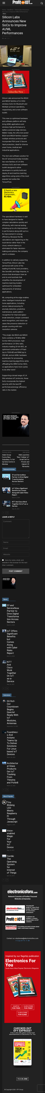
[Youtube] (28, 941)
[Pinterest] (23, 941)
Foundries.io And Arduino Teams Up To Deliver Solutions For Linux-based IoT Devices (12, 743)
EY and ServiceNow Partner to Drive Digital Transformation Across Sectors (13, 613)
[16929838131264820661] (15, 211)
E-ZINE (25, 1079)
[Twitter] (27, 941)
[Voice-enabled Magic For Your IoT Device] (4, 830)
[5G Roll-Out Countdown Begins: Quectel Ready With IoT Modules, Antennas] (4, 701)
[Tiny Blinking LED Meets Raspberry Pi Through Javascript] (4, 802)
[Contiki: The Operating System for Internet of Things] (4, 856)
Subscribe (28, 1007)
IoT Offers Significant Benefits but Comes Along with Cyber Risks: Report (12, 642)
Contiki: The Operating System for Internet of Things (11, 864)
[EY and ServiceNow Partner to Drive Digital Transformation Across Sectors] (6, 477)
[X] (16, 42)
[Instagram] (18, 941)
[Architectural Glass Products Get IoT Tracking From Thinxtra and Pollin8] (4, 763)
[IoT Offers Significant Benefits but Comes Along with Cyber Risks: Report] (6, 490)
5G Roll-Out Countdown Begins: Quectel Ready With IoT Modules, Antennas (12, 712)
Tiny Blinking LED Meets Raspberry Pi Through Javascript (12, 812)
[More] (21, 42)
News (4, 13)
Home (4, 10)
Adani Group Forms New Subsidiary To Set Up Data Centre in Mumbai (8, 459)
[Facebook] (11, 42)
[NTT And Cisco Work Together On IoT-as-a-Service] (6, 504)
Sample (16, 1007)
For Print (28, 1008)
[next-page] (7, 512)
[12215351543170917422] (15, 436)
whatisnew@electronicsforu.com (26, 938)
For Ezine (22, 1015)
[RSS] (25, 941)
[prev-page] (3, 512)
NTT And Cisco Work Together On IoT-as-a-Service (20, 504)
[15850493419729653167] (15, 93)
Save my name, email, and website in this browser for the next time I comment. (14, 562)
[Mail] (21, 941)
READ (23, 1079)
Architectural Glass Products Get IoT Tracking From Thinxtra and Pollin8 (12, 773)
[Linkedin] (20, 941)
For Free (16, 1008)
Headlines (10, 10)
